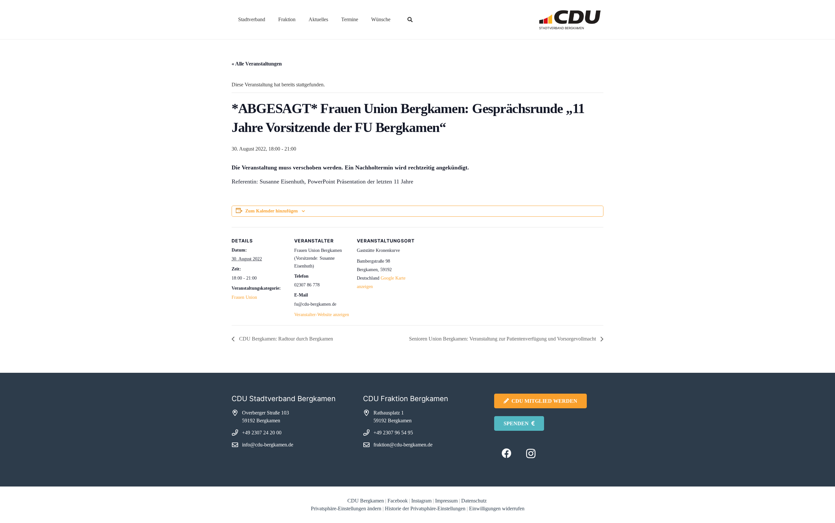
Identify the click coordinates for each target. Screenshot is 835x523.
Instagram (421, 500)
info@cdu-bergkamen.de (267, 444)
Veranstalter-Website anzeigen (321, 314)
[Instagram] (531, 453)
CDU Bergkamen (365, 500)
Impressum (446, 500)
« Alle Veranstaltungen (257, 63)
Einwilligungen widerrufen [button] (496, 508)
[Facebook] (506, 453)
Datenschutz (474, 500)
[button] (270, 19)
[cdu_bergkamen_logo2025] (551, 19)
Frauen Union (244, 297)
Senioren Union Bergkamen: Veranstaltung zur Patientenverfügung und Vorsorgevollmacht (503, 338)
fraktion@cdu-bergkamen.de (403, 444)
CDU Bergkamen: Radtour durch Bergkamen (285, 338)
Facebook (397, 500)
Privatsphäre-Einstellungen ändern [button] (346, 508)
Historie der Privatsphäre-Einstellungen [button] (425, 508)
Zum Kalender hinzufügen (271, 211)
